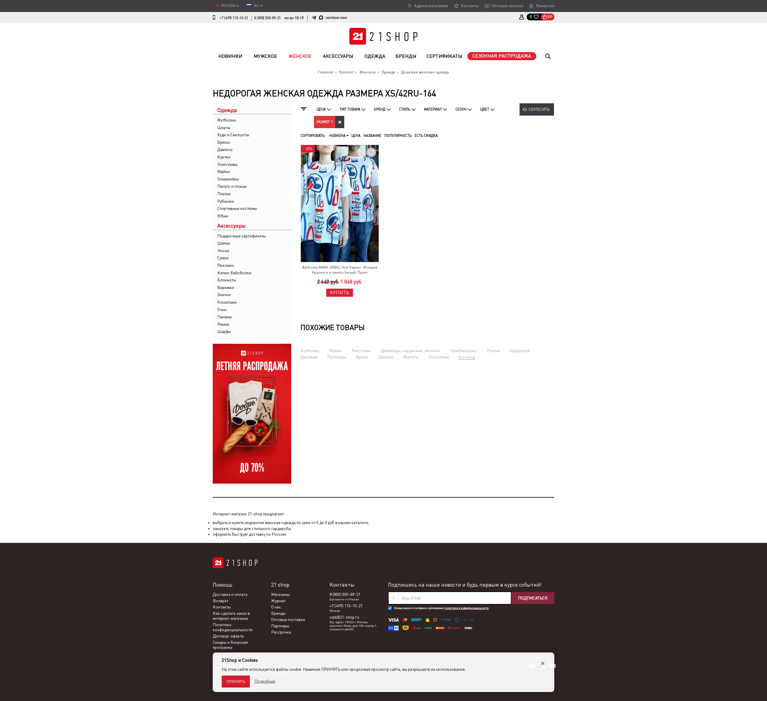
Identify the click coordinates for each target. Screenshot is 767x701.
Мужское (265, 56)
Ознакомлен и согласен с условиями (441, 608)
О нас (276, 607)
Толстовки (361, 350)
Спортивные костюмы (237, 208)
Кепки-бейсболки (234, 272)
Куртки (223, 157)
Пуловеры (336, 357)
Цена (355, 136)
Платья (223, 193)
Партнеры (280, 625)
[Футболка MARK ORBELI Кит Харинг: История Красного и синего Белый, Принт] (340, 203)
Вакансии (545, 5)
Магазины (280, 594)
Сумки (223, 257)
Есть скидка (426, 136)
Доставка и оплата (230, 594)
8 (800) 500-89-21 (267, 18)
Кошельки (227, 302)
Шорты (223, 127)
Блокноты (226, 280)
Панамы (224, 316)
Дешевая (309, 357)
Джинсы (224, 149)
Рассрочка (281, 632)
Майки (223, 171)
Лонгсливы (227, 164)
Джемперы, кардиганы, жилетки (410, 350)
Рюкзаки (225, 265)
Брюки (223, 142)
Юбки (222, 216)
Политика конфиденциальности (233, 627)
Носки (223, 250)
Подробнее (264, 681)
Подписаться (532, 598)
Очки (222, 309)
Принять (235, 681)
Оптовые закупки (507, 5)
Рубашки (225, 201)
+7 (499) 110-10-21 (233, 18)
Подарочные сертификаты (241, 236)
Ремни (223, 324)
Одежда (375, 56)
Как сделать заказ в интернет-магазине (231, 616)
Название (372, 136)
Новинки (230, 56)
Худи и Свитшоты (233, 134)
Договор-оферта (228, 636)
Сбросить (539, 109)
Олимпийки (228, 179)
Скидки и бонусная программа (230, 645)
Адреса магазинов (431, 5)
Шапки (223, 243)
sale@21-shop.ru (344, 617)
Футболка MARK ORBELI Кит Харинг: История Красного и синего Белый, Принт (339, 270)
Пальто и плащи (232, 186)
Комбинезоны (463, 350)
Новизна (337, 136)
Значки (223, 294)
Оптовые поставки (288, 619)
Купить (339, 292)
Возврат (220, 600)
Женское (300, 56)
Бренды (405, 56)
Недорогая (520, 350)
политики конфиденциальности (466, 608)
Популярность (398, 136)
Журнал (278, 600)
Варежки (225, 287)
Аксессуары (338, 56)
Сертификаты (444, 56)
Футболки (226, 120)
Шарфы (224, 331)
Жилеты (411, 357)
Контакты (470, 5)
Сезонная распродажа (501, 56)
